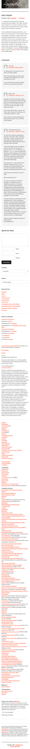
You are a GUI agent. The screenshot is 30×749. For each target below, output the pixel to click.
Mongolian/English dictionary (8, 656)
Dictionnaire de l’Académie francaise (10, 547)
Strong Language (6, 485)
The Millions (4, 465)
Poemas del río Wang (7, 447)
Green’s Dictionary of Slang (8, 495)
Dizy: (3, 560)
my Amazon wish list (6, 367)
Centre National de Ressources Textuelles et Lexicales (15, 548)
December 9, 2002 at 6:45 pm (16, 67)
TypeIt (3, 499)
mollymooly (4, 319)
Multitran (4, 491)
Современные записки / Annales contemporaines (14, 643)
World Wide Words (6, 576)
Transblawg (4, 437)
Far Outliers (4, 440)
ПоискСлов (4, 602)
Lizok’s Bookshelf (6, 443)
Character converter (6, 682)
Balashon (4, 482)
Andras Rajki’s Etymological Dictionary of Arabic (13, 522)
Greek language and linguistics (9, 586)
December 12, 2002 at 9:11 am (16, 95)
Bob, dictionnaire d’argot (7, 545)
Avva (3, 432)
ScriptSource (5, 509)
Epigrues (4, 439)
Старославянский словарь (8, 635)
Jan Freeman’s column (11, 680)
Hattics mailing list (6, 686)
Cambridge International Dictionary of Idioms (12, 514)
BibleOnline (4, 511)
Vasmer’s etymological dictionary (9, 620)
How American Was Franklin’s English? (11, 306)
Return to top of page (15, 746)
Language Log (5, 469)
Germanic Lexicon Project (8, 524)
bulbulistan (4, 476)
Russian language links (7, 622)
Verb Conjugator (5, 574)
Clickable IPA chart (6, 501)
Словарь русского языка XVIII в (9, 638)
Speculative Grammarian (8, 677)
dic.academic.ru (5, 600)
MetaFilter (4, 429)
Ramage (4, 694)
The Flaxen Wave (6, 448)
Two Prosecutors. (6, 298)
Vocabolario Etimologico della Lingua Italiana (12, 558)
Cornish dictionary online (8, 571)
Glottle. (3, 294)
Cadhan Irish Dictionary (7, 566)
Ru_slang (4, 618)
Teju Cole (16, 701)
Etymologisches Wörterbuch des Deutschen (12, 532)
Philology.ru (4, 610)
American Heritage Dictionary (9, 493)
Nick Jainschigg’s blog (7, 691)
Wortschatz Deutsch (6, 530)
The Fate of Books (6, 463)
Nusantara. (4, 292)
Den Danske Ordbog (7, 537)
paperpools (4, 442)
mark (10, 65)
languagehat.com (3, 4)
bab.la (3, 498)
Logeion (4, 583)
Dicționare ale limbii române (8, 563)
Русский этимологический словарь (10, 604)
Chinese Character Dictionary (9, 651)
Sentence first (5, 480)
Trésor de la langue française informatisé (11, 543)
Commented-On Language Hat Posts (11, 346)
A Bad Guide (5, 445)
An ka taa (4, 666)
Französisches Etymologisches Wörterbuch (12, 553)
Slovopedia (4, 596)
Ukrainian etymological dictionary (10, 645)
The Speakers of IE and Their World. (10, 304)
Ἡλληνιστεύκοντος (7, 477)
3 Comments (22, 18)
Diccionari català (6, 556)
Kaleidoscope (5, 424)
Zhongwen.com (5, 653)
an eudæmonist (5, 430)
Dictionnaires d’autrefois (7, 552)
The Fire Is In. (5, 302)
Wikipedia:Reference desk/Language (10, 504)
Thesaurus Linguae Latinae (8, 540)
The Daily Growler (6, 426)
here (3, 49)
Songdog (4, 422)
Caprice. (4, 296)
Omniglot (4, 508)
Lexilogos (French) (6, 550)
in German (16, 48)
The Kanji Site (5, 654)
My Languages (5, 350)
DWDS (3, 534)
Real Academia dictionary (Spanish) (10, 555)
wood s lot (4, 427)
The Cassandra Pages (7, 435)
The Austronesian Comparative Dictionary (12, 662)
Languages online (6, 674)
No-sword (4, 434)
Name (17, 249)
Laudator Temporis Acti (7, 458)
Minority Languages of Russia (9, 617)
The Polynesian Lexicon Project (9, 664)
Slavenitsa (4, 614)
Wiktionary (4, 496)
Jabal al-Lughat (5, 472)
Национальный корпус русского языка (11, 625)
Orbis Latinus (5, 594)
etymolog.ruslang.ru (6, 607)
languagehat (13, 18)
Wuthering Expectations (7, 455)
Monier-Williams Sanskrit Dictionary (10, 659)
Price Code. (4, 310)
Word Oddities (5, 679)
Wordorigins (4, 503)
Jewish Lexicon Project (7, 512)
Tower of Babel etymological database (11, 579)
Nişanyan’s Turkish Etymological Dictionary (12, 661)
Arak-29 (3, 573)
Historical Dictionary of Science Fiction (11, 675)
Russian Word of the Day (8, 641)
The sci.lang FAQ (6, 506)
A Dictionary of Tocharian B (8, 649)
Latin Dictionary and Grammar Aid (10, 539)
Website (18, 258)
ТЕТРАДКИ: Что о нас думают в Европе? (12, 450)
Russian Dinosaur (6, 452)
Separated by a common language (10, 484)
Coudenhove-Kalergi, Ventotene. (9, 308)
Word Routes (5, 479)
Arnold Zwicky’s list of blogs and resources (12, 490)
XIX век (3, 453)
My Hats (4, 353)
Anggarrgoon (5, 471)
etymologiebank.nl (6, 535)
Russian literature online (7, 623)
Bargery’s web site (6, 669)
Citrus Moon (4, 692)
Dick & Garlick (5, 474)
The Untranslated (6, 461)
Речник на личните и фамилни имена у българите (14, 646)
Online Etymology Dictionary (8, 578)
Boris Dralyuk (5, 456)
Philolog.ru (4, 612)
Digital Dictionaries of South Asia (9, 658)
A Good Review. (5, 300)
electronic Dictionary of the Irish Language (12, 565)
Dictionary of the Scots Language (10, 526)
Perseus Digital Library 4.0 (8, 581)
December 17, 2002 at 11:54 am (16, 131)
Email (17, 253)
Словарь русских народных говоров (11, 631)
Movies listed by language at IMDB (10, 672)
